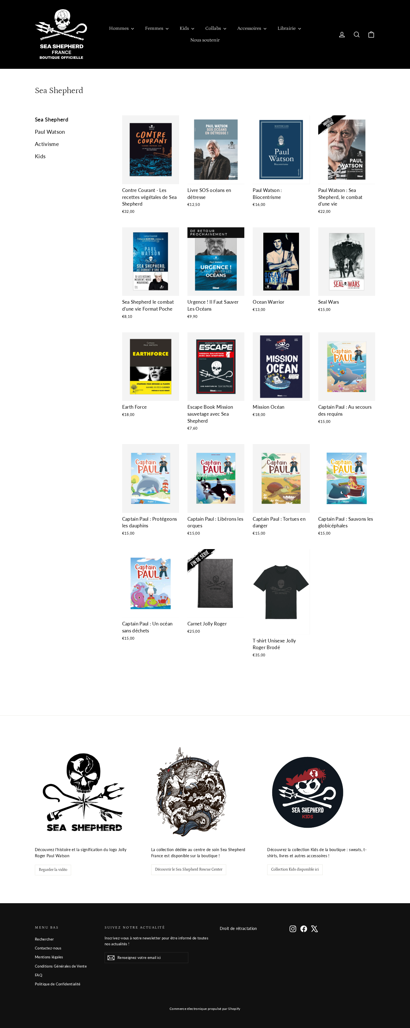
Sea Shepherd (51, 119)
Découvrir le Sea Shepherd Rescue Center (188, 869)
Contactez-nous (48, 948)
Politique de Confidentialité (58, 984)
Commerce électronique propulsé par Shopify (205, 1009)
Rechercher (44, 939)
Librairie (287, 28)
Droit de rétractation (238, 928)
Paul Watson (50, 131)
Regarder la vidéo (53, 870)
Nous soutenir (205, 40)
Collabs (213, 28)
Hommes (119, 28)
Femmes (154, 28)
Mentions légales (49, 957)
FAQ (38, 975)
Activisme (47, 144)
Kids (185, 28)
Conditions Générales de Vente (61, 966)
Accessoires (249, 28)
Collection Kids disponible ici (295, 869)
